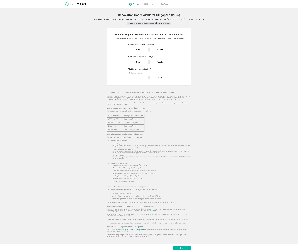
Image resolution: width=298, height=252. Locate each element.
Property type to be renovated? (141, 44)
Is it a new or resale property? (140, 57)
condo (155, 211)
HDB (138, 50)
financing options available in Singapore (131, 229)
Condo (160, 50)
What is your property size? (139, 69)
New (138, 62)
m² (138, 77)
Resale (160, 62)
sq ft (160, 77)
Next (182, 248)
